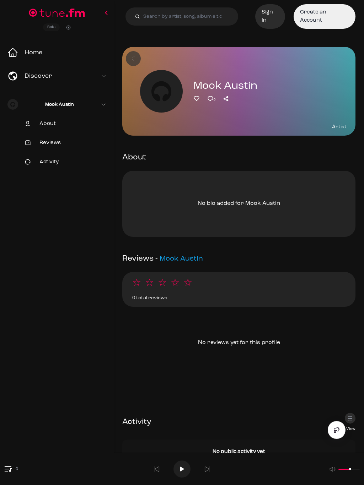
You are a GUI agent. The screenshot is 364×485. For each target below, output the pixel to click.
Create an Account (313, 16)
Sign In (267, 16)
